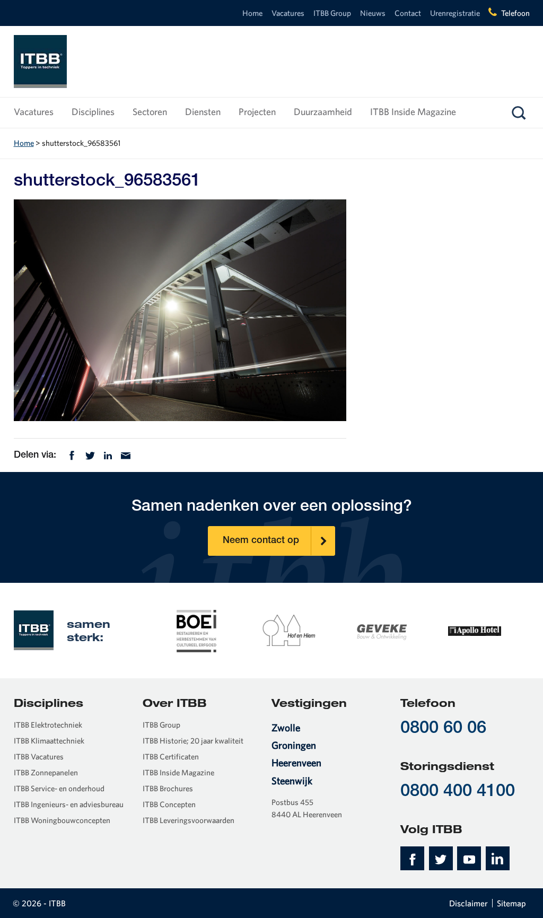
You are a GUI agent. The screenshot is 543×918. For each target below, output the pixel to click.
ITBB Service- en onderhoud (59, 788)
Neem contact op (261, 541)
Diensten (203, 111)
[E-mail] (125, 454)
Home (252, 13)
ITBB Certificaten (171, 756)
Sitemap (511, 903)
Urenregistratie (455, 13)
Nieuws (373, 13)
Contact (408, 13)
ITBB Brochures (168, 788)
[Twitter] (90, 454)
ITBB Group (332, 13)
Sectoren (150, 111)
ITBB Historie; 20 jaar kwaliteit (193, 740)
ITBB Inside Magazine (413, 111)
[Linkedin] (108, 454)
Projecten (257, 111)
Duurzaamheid (323, 111)
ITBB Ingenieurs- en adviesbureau (69, 804)
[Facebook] (71, 454)
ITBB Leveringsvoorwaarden (188, 820)
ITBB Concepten (169, 804)
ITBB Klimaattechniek (49, 740)
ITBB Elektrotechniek (48, 724)
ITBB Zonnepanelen (46, 772)
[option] (196, 630)
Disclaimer (468, 903)
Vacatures (288, 13)
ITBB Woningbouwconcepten (62, 820)
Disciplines (93, 111)
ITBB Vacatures (39, 756)
